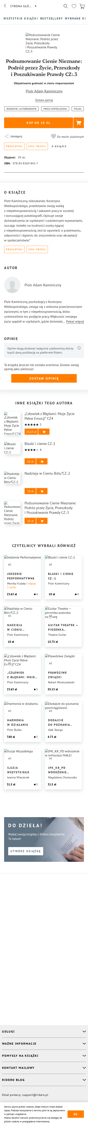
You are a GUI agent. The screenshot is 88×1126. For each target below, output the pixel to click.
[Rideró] (5, 6)
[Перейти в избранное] (74, 6)
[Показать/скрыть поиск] (66, 6)
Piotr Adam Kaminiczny (44, 91)
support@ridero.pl (35, 1095)
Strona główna (23, 6)
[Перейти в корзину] (82, 6)
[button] (67, 137)
